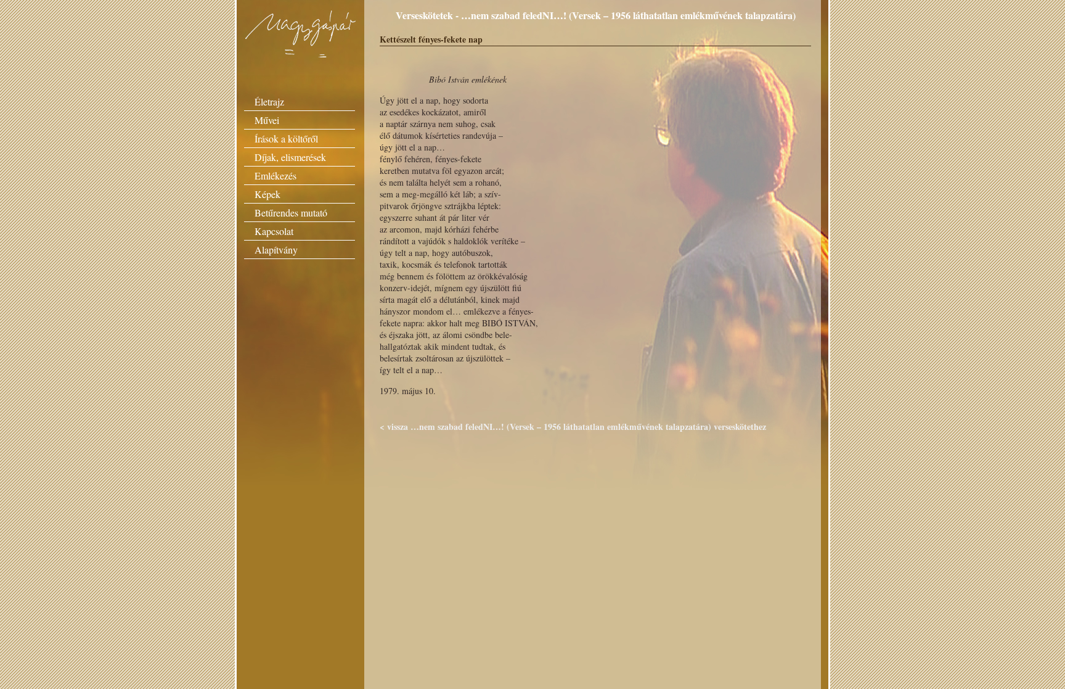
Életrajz (269, 101)
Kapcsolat (274, 231)
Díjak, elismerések (290, 157)
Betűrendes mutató (291, 212)
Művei (267, 119)
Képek (267, 194)
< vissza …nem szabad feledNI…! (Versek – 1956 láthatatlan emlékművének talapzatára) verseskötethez (573, 426)
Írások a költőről (286, 138)
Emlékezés (275, 175)
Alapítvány (276, 249)
